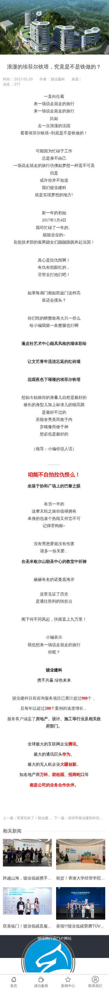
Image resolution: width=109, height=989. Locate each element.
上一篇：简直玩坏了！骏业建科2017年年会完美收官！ (28, 818)
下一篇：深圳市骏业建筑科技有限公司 (79, 818)
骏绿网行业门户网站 (54, 938)
